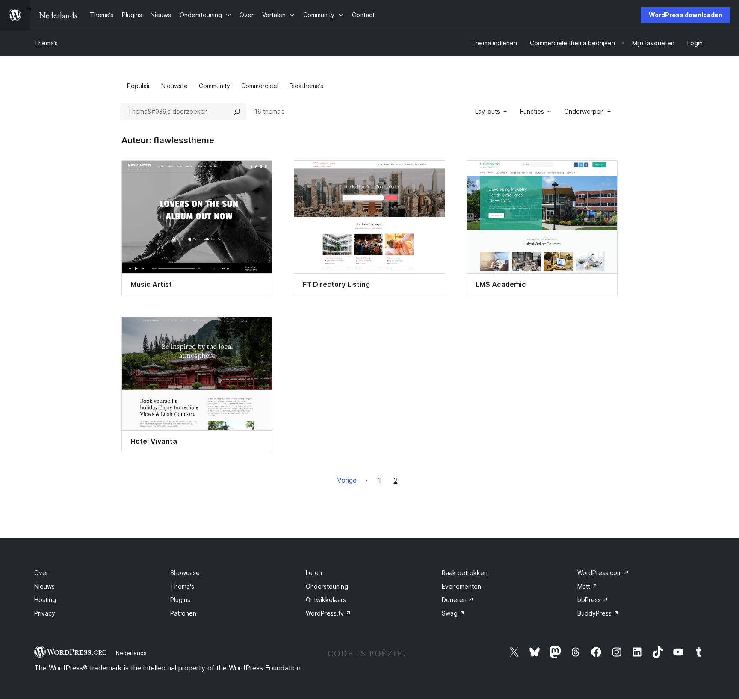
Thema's (182, 586)
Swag (453, 613)
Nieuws (44, 586)
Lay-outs (487, 111)
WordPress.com (603, 572)
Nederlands (131, 652)
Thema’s (46, 43)
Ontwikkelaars (326, 599)
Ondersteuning (327, 586)
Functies (532, 111)
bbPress (592, 599)
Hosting (45, 599)
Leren (314, 572)
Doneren (458, 599)
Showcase (185, 572)
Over (41, 572)
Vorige (347, 480)
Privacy (44, 613)
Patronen (183, 613)
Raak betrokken (465, 572)
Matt (587, 586)
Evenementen (461, 586)
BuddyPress (598, 613)
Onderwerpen (584, 111)
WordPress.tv (328, 613)
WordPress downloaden (685, 14)
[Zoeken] (237, 111)
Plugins (180, 599)
